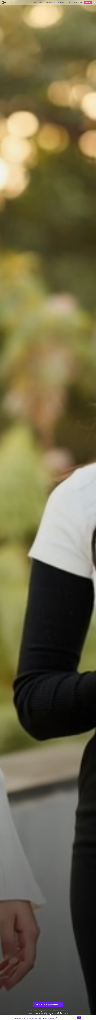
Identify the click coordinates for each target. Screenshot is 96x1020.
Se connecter (88, 2)
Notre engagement (50, 2)
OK (79, 1017)
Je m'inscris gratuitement (48, 1004)
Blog (81, 2)
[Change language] (94, 2)
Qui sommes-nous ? (72, 2)
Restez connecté (37, 2)
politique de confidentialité (30, 1018)
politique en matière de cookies (48, 1018)
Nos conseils (61, 2)
